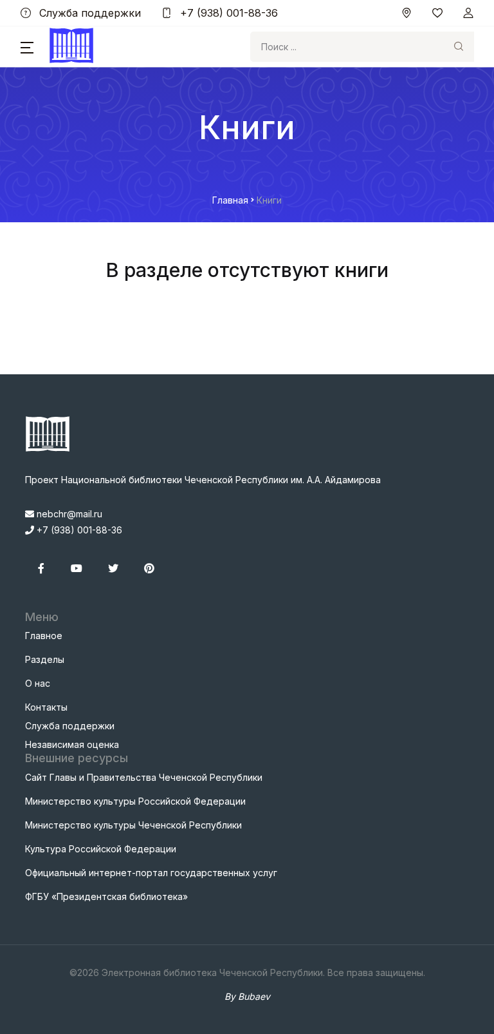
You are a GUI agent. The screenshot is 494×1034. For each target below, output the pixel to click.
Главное (43, 635)
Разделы (44, 659)
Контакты (46, 707)
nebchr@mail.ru (68, 513)
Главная (230, 200)
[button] (27, 47)
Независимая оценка (72, 744)
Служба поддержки (88, 12)
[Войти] (468, 13)
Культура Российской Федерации (100, 848)
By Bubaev (247, 996)
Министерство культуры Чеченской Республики (133, 824)
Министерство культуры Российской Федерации (135, 801)
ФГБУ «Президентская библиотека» (106, 896)
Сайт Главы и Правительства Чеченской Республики (143, 777)
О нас (37, 683)
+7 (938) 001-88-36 (227, 12)
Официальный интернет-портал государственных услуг (151, 872)
